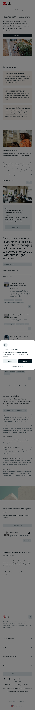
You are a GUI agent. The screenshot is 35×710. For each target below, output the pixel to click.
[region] (17, 355)
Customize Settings (17, 366)
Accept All (25, 361)
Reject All (10, 361)
